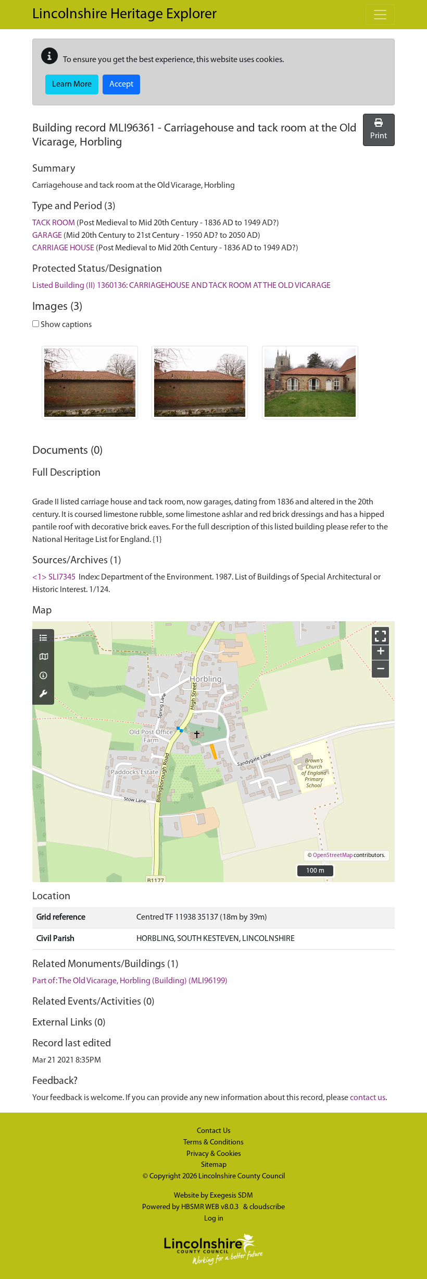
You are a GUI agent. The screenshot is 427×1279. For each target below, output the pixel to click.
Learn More (72, 84)
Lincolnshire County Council (241, 1176)
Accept (121, 84)
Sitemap (214, 1165)
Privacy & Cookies (213, 1154)
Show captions (65, 325)
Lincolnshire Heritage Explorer (124, 14)
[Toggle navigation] (380, 14)
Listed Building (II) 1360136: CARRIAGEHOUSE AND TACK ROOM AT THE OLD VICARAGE (181, 286)
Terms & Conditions (213, 1143)
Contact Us (214, 1131)
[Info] (43, 676)
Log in (213, 1219)
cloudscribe (267, 1207)
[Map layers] (43, 639)
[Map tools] (43, 694)
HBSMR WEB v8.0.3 (210, 1207)
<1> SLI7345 (54, 577)
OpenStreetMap (333, 856)
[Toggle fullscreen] (380, 635)
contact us (367, 1098)
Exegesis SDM (231, 1196)
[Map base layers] (43, 657)
